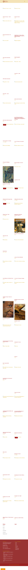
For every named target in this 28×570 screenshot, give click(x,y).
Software (4, 532)
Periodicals (4, 530)
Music (4, 527)
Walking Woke (5, 533)
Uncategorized (17, 548)
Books (4, 525)
